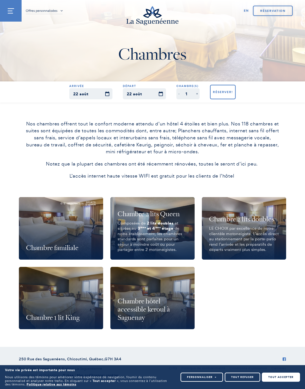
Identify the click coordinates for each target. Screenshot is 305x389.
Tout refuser (242, 377)
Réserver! (223, 92)
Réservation (272, 11)
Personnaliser (202, 377)
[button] (179, 93)
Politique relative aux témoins (51, 384)
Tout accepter (281, 377)
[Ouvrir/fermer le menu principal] (11, 11)
